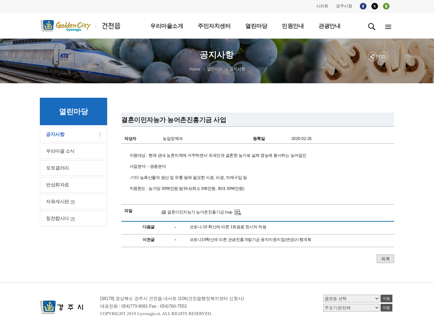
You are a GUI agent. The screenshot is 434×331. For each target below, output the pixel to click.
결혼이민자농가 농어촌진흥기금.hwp (199, 212)
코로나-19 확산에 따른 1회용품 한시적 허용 (228, 226)
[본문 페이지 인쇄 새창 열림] (383, 56)
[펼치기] (372, 56)
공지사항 (237, 69)
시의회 (322, 6)
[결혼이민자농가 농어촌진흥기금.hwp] (238, 212)
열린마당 (215, 69)
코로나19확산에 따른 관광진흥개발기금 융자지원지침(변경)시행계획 (250, 239)
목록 (385, 258)
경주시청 (344, 6)
